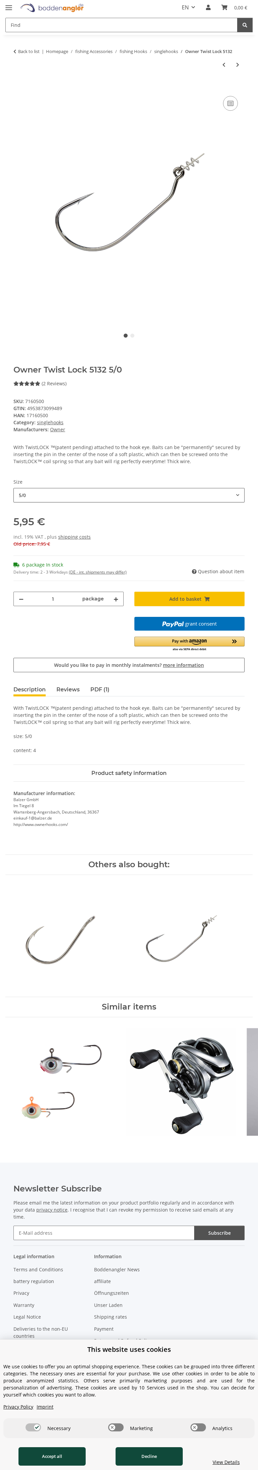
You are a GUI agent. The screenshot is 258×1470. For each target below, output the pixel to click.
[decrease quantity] (21, 599)
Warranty (23, 1305)
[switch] (33, 1427)
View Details (226, 1462)
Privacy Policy (18, 1407)
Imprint (45, 1407)
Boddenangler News (117, 1269)
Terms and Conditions (38, 1269)
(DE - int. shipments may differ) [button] (98, 572)
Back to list (29, 51)
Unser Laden (108, 1305)
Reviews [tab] (68, 689)
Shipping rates (110, 1317)
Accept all (52, 1456)
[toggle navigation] (8, 5)
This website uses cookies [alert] (129, 1349)
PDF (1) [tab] (100, 689)
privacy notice (52, 1210)
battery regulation (33, 1281)
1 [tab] (126, 336)
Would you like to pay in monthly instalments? (129, 665)
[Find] (245, 25)
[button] (208, 7)
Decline (149, 1456)
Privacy (21, 1293)
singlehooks (50, 422)
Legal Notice (27, 1317)
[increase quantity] (116, 599)
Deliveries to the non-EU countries (40, 1332)
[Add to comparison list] (230, 103)
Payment (104, 1329)
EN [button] (185, 7)
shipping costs (74, 537)
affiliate (102, 1281)
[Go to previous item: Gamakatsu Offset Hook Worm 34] (224, 64)
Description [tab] (29, 689)
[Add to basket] (18, 87)
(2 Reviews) (54, 383)
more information (183, 665)
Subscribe (219, 1233)
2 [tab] (132, 336)
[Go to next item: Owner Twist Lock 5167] (238, 64)
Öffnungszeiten (111, 1293)
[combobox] (129, 495)
